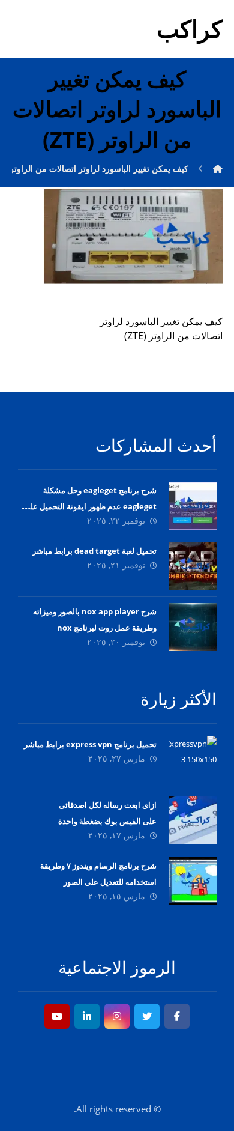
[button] (177, 1016)
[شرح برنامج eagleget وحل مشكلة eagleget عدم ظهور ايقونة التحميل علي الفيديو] (193, 506)
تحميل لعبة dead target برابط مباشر (94, 550)
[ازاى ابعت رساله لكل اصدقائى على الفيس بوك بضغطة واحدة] (193, 820)
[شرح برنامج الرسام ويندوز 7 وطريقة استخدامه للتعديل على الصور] (193, 881)
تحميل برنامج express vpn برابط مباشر (90, 744)
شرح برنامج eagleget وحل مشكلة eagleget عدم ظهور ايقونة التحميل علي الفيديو (90, 506)
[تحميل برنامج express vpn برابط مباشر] (193, 760)
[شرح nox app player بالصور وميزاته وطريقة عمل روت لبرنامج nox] (193, 627)
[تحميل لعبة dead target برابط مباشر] (193, 566)
